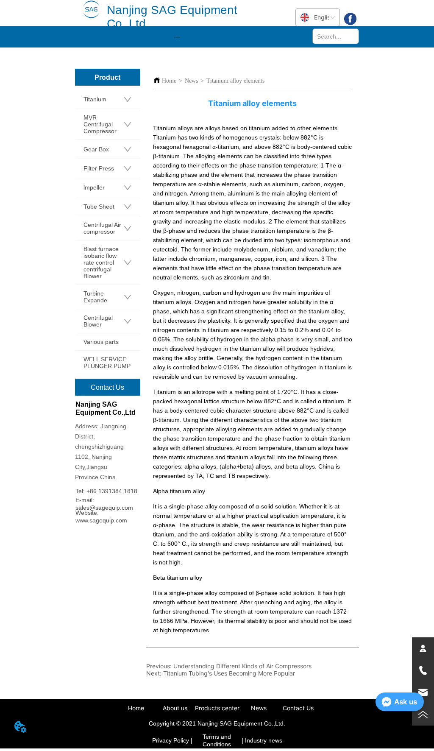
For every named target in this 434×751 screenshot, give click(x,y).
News (191, 81)
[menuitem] (177, 36)
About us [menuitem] (175, 708)
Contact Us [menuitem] (298, 708)
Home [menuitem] (136, 708)
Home (169, 81)
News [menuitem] (259, 708)
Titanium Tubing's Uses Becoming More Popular (229, 673)
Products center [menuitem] (217, 708)
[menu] (177, 36)
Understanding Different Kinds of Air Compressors (242, 666)
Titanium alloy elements (235, 81)
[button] (177, 37)
